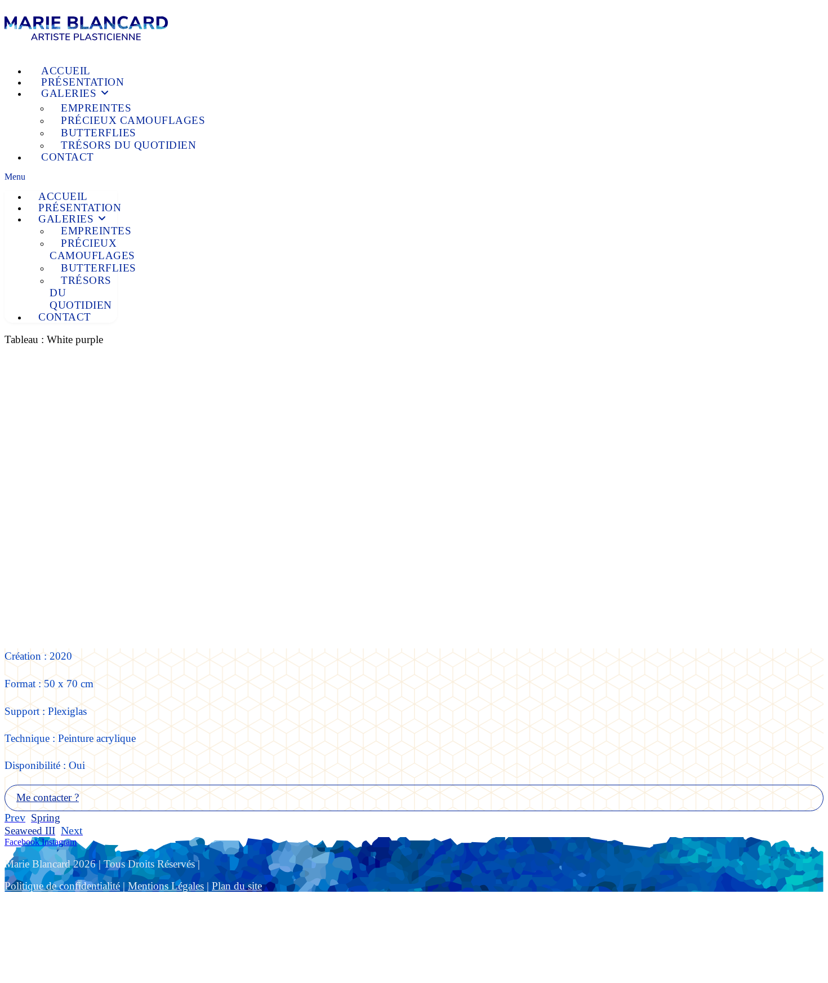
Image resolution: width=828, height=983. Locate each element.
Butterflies (98, 133)
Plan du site (237, 886)
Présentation (82, 82)
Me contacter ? (47, 797)
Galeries (70, 93)
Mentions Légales (166, 886)
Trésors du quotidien (128, 145)
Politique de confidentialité (62, 886)
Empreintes (96, 108)
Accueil (66, 71)
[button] (414, 177)
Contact (67, 157)
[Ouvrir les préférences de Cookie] (89, 973)
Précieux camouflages (133, 120)
